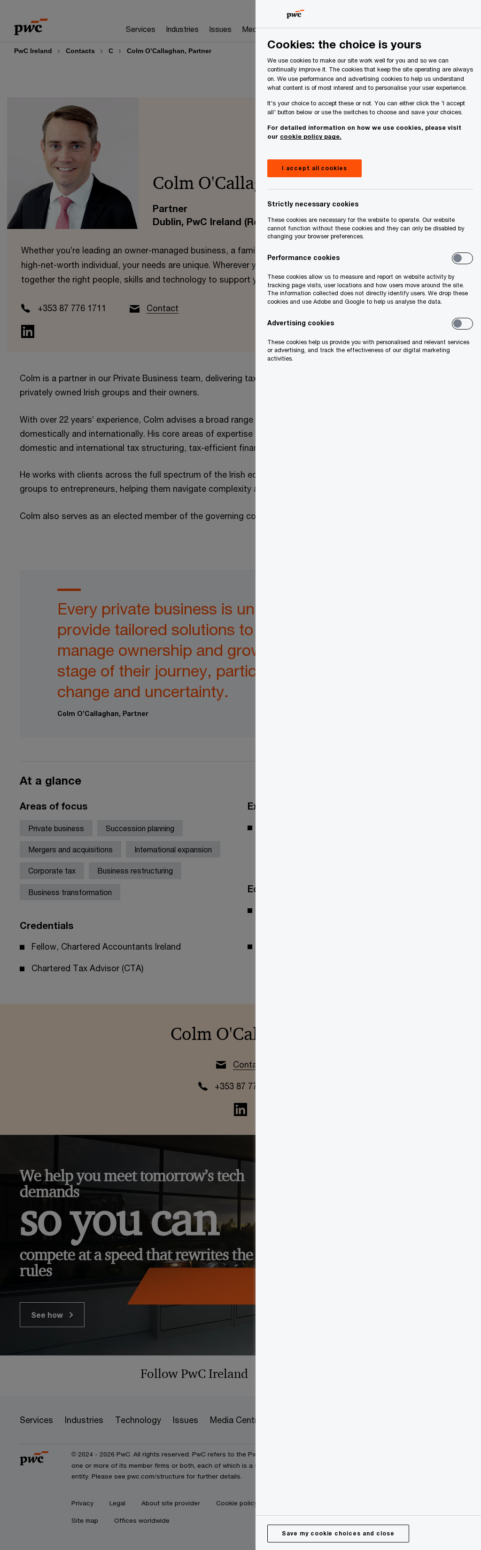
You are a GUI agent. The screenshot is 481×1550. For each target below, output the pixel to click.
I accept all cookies (314, 168)
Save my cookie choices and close (338, 1533)
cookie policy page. (310, 136)
